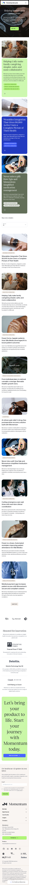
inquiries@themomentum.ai (9, 843)
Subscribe (5, 793)
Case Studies (5, 814)
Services (4, 809)
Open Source (5, 812)
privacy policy (19, 790)
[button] (25, 3)
